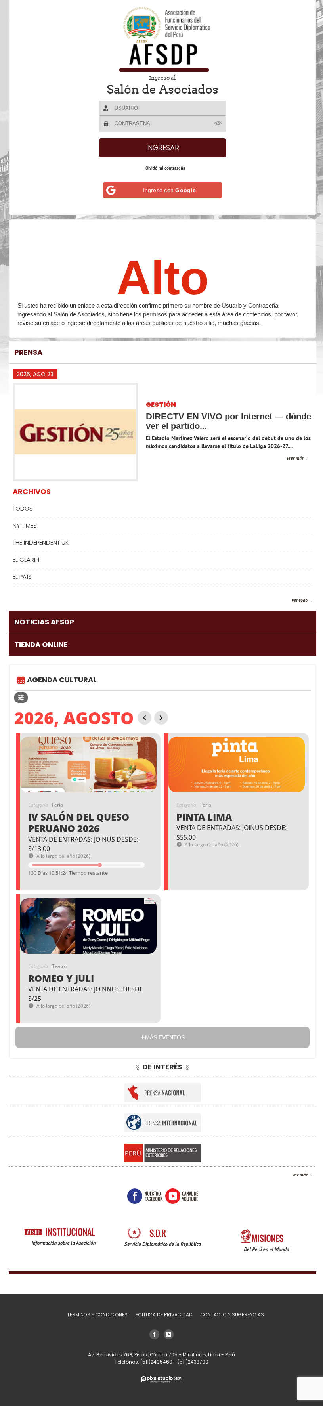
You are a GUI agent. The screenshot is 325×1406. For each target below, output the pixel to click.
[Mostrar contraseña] (216, 123)
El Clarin (26, 559)
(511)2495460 (153, 1361)
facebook (142, 1196)
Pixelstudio (158, 1379)
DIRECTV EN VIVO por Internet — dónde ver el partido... (214, 421)
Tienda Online (41, 644)
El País (22, 576)
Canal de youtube (178, 1196)
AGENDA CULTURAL (62, 680)
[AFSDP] (159, 39)
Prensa (28, 352)
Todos (23, 508)
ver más (294, 1174)
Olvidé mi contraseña (162, 168)
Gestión (161, 405)
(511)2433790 (189, 1361)
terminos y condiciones (94, 1314)
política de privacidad (160, 1314)
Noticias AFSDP (44, 622)
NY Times (25, 525)
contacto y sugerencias (229, 1314)
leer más (289, 458)
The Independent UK (41, 542)
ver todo (294, 600)
